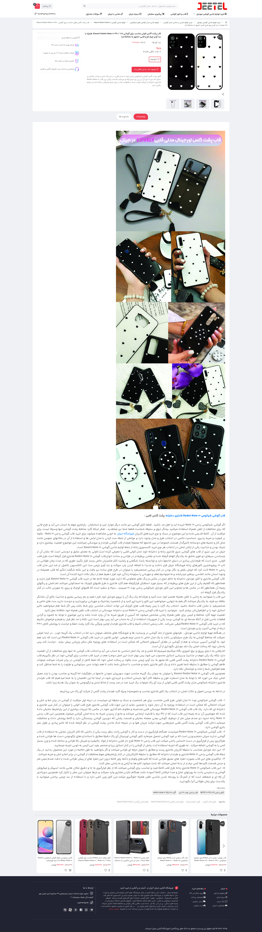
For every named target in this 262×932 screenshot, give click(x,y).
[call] (64, 910)
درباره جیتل (134, 14)
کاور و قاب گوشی (209, 801)
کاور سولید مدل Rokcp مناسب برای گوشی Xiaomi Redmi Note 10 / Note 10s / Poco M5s (94, 859)
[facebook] (80, 910)
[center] (84, 6)
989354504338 (46, 14)
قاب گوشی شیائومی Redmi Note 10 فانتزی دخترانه (195, 516)
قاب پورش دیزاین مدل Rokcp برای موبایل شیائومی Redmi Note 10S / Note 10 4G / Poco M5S (210, 859)
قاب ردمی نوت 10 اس (188, 792)
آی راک (154, 42)
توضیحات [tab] (141, 117)
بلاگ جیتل (221, 901)
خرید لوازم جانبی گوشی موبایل (210, 14)
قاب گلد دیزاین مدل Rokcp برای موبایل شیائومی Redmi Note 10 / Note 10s (172, 859)
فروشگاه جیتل (125, 534)
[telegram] (91, 910)
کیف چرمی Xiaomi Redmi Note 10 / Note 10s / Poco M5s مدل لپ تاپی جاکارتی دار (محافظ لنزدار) (131, 859)
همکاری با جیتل (218, 905)
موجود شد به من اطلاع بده (145, 69)
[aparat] (69, 910)
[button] (224, 846)
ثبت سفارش (198, 905)
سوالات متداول (93, 14)
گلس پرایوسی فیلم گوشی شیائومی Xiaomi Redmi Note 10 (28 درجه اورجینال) (55, 859)
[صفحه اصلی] (226, 22)
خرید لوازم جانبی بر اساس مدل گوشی (177, 22)
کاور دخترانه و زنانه (193, 801)
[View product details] (224, 870)
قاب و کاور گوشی (179, 14)
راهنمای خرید (198, 888)
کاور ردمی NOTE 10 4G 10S (212, 792)
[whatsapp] (85, 910)
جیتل (223, 888)
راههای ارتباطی (219, 893)
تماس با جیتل (114, 14)
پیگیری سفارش (155, 14)
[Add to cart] (70, 870)
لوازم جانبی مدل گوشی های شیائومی (144, 22)
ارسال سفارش (197, 901)
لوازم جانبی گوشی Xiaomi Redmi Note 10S (167, 801)
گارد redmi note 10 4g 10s (164, 792)
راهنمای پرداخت (197, 897)
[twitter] (75, 910)
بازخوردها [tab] (124, 117)
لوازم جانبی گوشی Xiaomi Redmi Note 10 (109, 22)
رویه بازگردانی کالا (196, 893)
